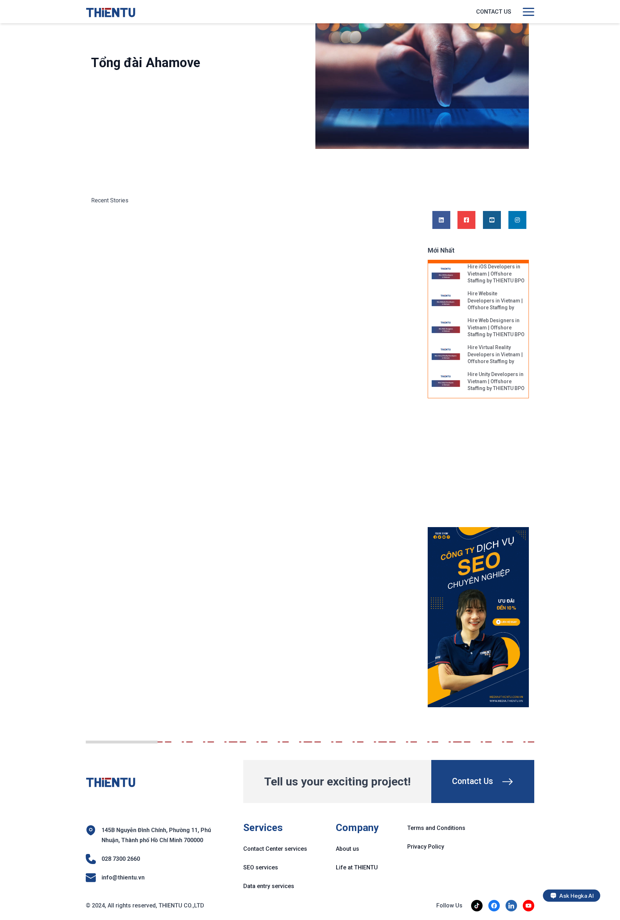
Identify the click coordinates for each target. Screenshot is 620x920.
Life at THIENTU (357, 867)
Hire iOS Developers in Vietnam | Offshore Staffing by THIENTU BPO (496, 273)
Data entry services (268, 886)
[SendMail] (478, 617)
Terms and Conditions (436, 828)
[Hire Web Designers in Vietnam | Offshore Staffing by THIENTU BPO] (446, 328)
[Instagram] (517, 220)
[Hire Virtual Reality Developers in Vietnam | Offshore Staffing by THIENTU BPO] (446, 355)
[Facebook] (466, 220)
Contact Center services (275, 848)
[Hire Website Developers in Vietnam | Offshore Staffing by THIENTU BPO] (446, 301)
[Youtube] (492, 220)
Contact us (493, 11)
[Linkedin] (441, 220)
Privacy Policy (425, 846)
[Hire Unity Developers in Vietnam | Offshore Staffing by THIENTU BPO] (446, 382)
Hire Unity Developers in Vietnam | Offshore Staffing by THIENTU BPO (496, 381)
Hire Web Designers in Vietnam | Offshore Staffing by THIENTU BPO (496, 327)
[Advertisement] (485, 466)
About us (347, 848)
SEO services (260, 867)
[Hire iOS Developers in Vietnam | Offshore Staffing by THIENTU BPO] (446, 274)
